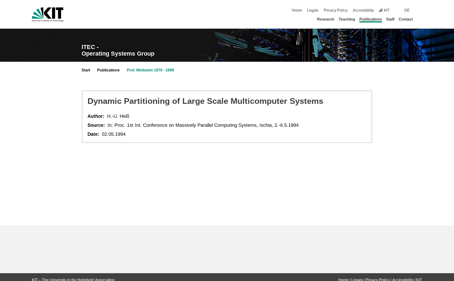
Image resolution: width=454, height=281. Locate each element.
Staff (390, 19)
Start (86, 70)
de (407, 10)
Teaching (347, 19)
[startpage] (420, 19)
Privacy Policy (336, 10)
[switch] (420, 10)
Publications (370, 19)
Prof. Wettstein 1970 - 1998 (150, 70)
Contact (406, 19)
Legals (313, 10)
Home (297, 10)
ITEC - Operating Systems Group (118, 50)
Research (325, 19)
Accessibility (363, 10)
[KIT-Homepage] (47, 14)
